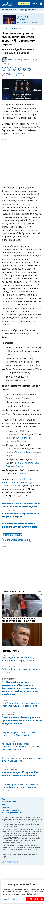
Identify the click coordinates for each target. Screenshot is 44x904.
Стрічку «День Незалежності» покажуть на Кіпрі (21, 671)
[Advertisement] (22, 162)
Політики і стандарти (10, 810)
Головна (5, 28)
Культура (14, 28)
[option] (22, 19)
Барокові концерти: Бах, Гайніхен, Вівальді (22, 464)
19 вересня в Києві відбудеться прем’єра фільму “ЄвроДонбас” (22, 759)
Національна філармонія (16, 540)
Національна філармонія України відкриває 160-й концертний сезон (19, 525)
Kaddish (22, 473)
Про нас (5, 799)
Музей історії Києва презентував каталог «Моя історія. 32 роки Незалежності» (22, 704)
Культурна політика (29, 9)
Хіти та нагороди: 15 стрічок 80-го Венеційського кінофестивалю (20, 774)
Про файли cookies (10, 899)
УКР (35, 3)
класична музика (12, 535)
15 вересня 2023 (26, 29)
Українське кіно (9, 9)
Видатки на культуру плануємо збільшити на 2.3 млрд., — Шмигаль (20, 659)
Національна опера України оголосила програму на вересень (21, 515)
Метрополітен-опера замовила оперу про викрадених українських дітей (19, 482)
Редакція (5, 807)
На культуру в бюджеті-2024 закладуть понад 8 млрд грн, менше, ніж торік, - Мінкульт (20, 787)
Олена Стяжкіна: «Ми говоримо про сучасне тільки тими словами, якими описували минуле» (22, 720)
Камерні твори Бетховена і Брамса (18, 439)
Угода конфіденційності (12, 812)
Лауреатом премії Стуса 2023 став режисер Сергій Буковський (18, 734)
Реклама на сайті (9, 802)
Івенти (4, 804)
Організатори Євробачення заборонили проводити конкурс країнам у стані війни (28, 22)
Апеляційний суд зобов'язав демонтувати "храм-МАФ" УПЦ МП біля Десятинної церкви (21, 746)
